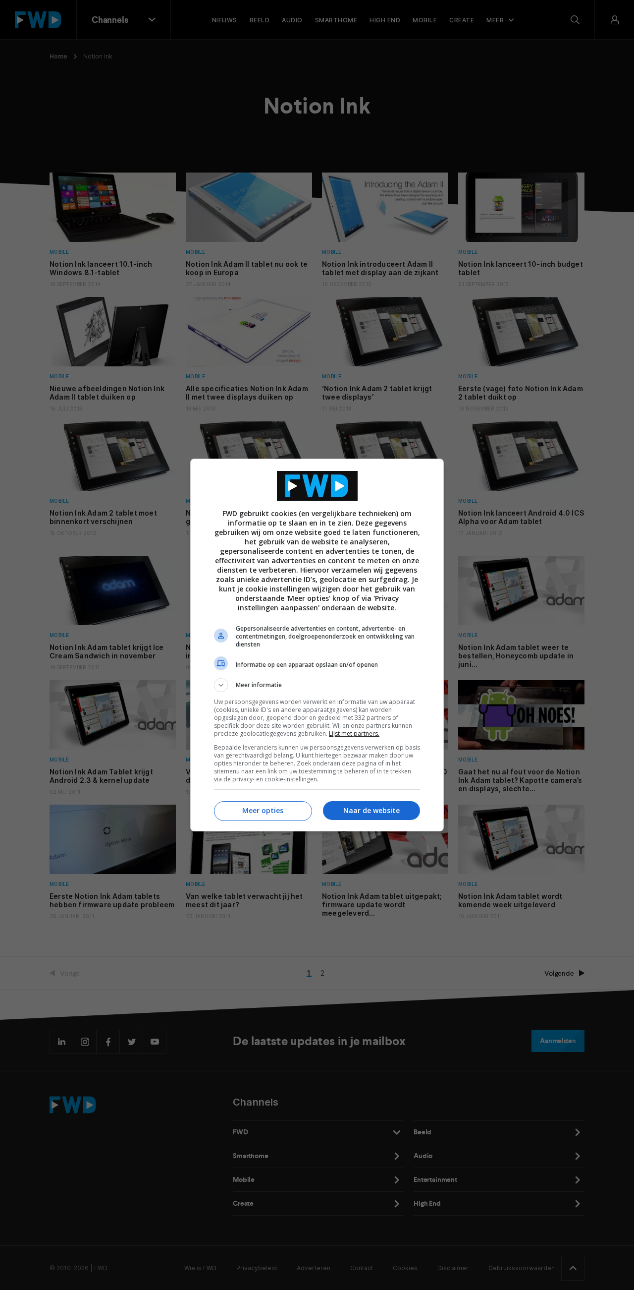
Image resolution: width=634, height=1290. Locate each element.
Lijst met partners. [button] (354, 733)
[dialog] (317, 645)
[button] (317, 685)
